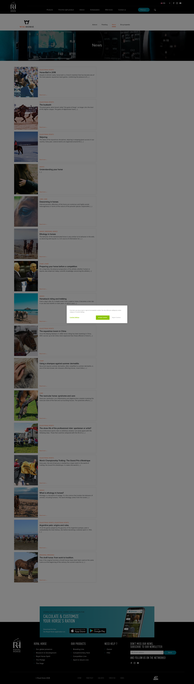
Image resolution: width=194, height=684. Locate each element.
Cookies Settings (74, 317)
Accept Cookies (102, 317)
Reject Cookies (116, 317)
